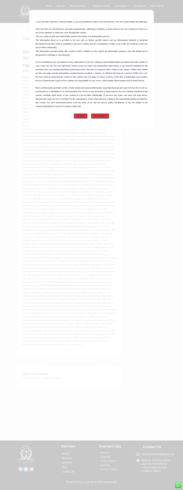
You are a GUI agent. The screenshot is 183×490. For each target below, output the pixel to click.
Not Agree (100, 116)
